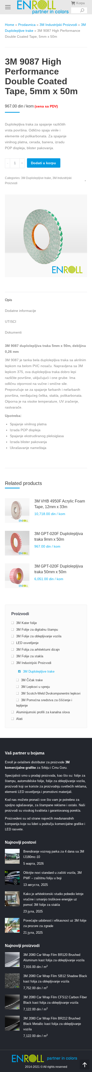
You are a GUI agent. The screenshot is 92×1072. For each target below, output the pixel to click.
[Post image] (12, 856)
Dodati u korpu (43, 163)
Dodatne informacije (20, 311)
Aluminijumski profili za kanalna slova (43, 712)
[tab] (46, 297)
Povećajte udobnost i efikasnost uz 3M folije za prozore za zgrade (54, 923)
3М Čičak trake (32, 680)
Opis (8, 300)
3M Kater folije (26, 623)
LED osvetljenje (27, 643)
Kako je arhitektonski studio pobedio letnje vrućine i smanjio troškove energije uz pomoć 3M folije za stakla (53, 899)
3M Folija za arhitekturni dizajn (38, 649)
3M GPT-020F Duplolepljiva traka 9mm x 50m (58, 536)
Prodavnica (27, 25)
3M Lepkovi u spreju (35, 687)
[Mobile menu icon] (8, 7)
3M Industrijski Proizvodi (58, 25)
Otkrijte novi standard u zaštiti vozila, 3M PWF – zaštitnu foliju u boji (52, 875)
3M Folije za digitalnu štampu (37, 629)
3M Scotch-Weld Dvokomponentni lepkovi (50, 693)
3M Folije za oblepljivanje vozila (38, 636)
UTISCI (10, 321)
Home (9, 25)
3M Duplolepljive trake (36, 178)
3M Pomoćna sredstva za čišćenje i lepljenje (44, 702)
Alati (19, 719)
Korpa (80, 3)
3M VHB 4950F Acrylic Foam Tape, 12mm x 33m (59, 504)
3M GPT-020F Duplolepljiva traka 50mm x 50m (58, 569)
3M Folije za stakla (29, 656)
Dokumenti (13, 332)
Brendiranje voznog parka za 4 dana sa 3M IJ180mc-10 (53, 854)
